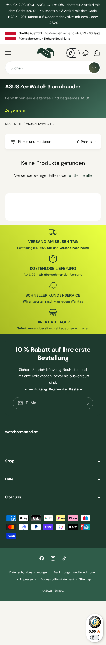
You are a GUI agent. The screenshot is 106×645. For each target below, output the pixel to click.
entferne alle (80, 175)
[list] (53, 36)
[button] (8, 53)
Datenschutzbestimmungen (29, 572)
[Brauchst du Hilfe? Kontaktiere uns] (85, 53)
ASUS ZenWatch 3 (40, 124)
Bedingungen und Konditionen (75, 572)
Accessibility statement (57, 579)
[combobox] (53, 67)
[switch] (94, 637)
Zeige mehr (15, 110)
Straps (58, 591)
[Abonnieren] (87, 403)
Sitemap (85, 579)
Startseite (13, 124)
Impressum (28, 579)
